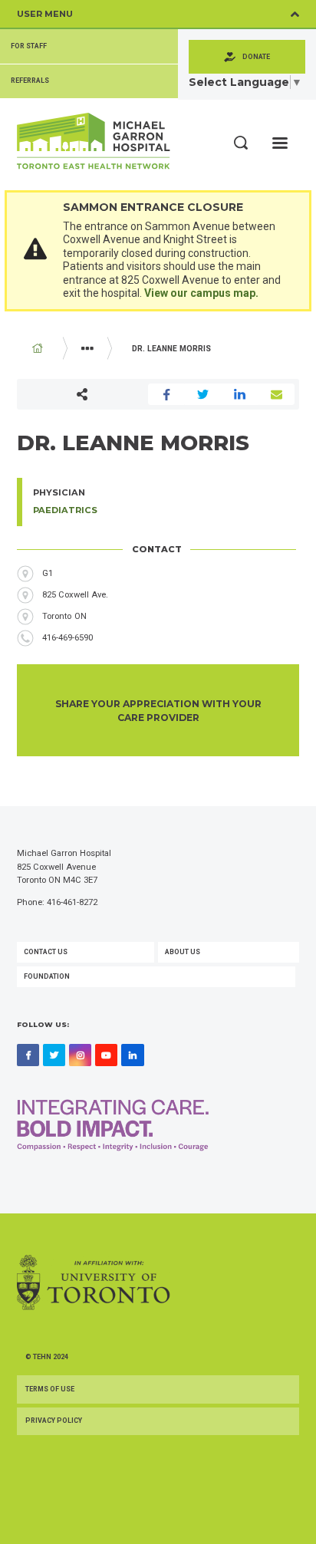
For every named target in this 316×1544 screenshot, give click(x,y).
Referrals (30, 80)
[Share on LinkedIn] (240, 394)
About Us (182, 952)
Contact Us (45, 952)
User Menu (45, 13)
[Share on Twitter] (203, 394)
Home (37, 348)
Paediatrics (65, 510)
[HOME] (37, 348)
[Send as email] (276, 394)
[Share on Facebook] (166, 394)
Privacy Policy (53, 1420)
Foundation (47, 976)
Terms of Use (49, 1389)
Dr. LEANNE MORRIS (171, 349)
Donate (256, 57)
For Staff (29, 46)
